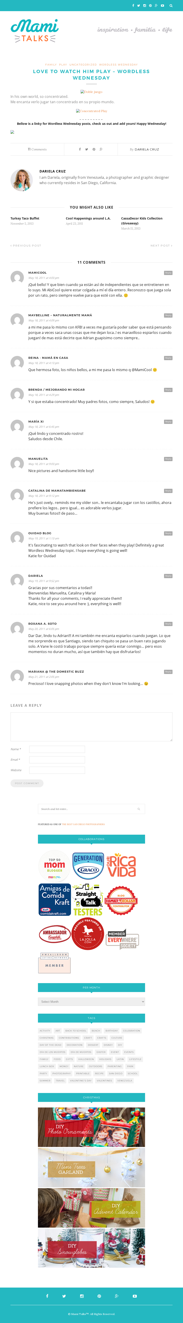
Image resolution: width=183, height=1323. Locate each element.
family (51, 64)
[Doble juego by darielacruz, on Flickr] (91, 92)
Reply (168, 272)
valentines (104, 1080)
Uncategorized (83, 64)
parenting (115, 1066)
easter (101, 1052)
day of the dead (50, 1045)
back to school (75, 1030)
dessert (93, 1045)
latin (120, 1059)
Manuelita (38, 459)
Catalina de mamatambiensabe (57, 491)
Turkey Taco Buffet (24, 218)
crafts (101, 1038)
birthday (112, 1030)
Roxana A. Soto (42, 624)
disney (108, 1045)
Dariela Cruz (147, 149)
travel (60, 1080)
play (63, 64)
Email (15, 760)
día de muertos (81, 1052)
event (115, 1052)
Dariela (35, 576)
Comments (37, 149)
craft (88, 1038)
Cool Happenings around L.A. (88, 218)
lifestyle (135, 1059)
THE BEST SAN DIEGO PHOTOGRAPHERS (83, 824)
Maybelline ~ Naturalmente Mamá (60, 315)
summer (45, 1080)
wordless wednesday (118, 64)
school (133, 1073)
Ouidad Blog (40, 533)
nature (79, 1066)
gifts (69, 1059)
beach (96, 1030)
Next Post (161, 245)
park (130, 1066)
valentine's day (81, 1080)
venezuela (124, 1080)
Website (15, 770)
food (57, 1059)
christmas (47, 1038)
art (58, 1030)
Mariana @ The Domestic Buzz (56, 672)
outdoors (95, 1066)
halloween (86, 1059)
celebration (131, 1030)
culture (117, 1038)
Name (15, 749)
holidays (105, 1059)
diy (120, 1045)
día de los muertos (52, 1052)
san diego (116, 1073)
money (64, 1066)
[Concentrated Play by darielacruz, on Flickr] (91, 111)
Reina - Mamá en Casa (48, 358)
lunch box (47, 1066)
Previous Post (26, 245)
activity (45, 1030)
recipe (99, 1073)
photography (61, 1073)
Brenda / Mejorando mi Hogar (56, 390)
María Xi (36, 421)
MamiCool (37, 273)
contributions (69, 1038)
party (43, 1073)
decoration (75, 1045)
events (129, 1052)
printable (83, 1073)
